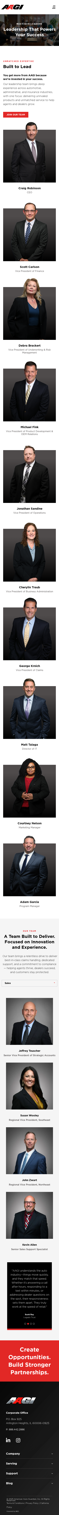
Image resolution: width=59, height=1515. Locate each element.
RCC (17, 1511)
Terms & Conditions (15, 1503)
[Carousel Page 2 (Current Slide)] (28, 1324)
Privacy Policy (32, 1503)
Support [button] (12, 1473)
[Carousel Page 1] (25, 1324)
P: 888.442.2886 (15, 1429)
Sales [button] (8, 983)
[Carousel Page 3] (31, 1324)
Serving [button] (11, 1463)
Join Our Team (16, 114)
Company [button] (13, 1453)
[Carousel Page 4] (34, 1324)
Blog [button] (9, 1483)
